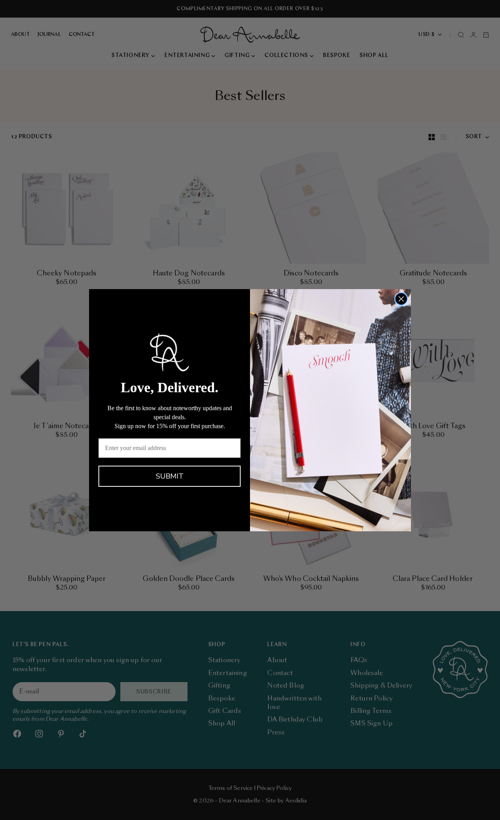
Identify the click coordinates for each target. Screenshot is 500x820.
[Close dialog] (401, 299)
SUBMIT (170, 476)
